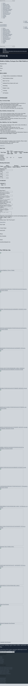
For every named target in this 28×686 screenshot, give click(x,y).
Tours (4, 50)
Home (4, 48)
